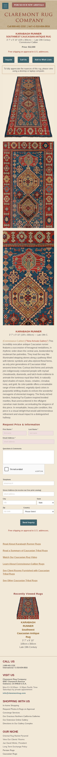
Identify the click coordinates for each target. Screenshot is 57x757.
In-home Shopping (11, 705)
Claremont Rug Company (28, 19)
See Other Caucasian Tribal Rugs (20, 580)
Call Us (23, 60)
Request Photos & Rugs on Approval (19, 709)
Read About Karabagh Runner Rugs (22, 544)
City (4, 499)
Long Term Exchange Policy (15, 746)
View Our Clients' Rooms (13, 739)
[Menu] (5, 6)
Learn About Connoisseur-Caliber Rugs (23, 564)
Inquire (8, 60)
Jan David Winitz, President (15, 743)
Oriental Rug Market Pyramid (15, 736)
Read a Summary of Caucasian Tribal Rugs (25, 550)
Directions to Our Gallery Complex (18, 723)
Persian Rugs (9, 750)
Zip (4, 508)
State (39, 499)
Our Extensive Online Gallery (15, 720)
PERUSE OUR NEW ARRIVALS (29, 5)
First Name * (8, 429)
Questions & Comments (12, 449)
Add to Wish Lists (43, 60)
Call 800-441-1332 (16, 26)
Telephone (7, 480)
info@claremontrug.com (14, 693)
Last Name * (33, 429)
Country (26, 508)
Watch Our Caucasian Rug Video (20, 557)
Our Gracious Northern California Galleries (21, 716)
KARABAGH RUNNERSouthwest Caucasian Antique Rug (28, 629)
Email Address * (9, 438)
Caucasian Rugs (10, 754)
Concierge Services (11, 713)
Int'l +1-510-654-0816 (39, 26)
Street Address (22, 490)
